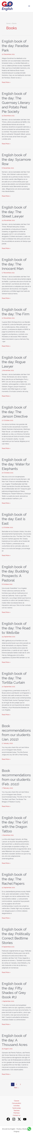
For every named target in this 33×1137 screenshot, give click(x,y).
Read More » (6, 82)
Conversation (16, 1103)
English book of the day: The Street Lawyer (14, 211)
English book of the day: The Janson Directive (15, 411)
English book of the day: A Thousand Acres (14, 1040)
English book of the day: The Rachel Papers (14, 879)
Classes (16, 1101)
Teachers (16, 1110)
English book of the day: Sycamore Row (16, 159)
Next (16, 1088)
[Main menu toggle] (29, 6)
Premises (16, 1113)
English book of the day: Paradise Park (15, 45)
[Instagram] (13, 1119)
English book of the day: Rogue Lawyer (14, 362)
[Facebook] (8, 1119)
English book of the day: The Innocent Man (14, 264)
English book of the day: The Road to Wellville (16, 628)
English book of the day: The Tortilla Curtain (14, 678)
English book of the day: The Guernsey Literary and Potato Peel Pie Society (16, 103)
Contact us (16, 1115)
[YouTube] (24, 1119)
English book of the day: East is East (14, 519)
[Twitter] (19, 1119)
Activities (16, 1106)
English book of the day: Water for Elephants (16, 464)
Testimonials (16, 1108)
